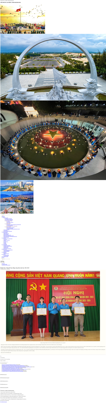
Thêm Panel (2, 261)
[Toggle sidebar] (0, 4)
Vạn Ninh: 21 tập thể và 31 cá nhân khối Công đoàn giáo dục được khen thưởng (12, 371)
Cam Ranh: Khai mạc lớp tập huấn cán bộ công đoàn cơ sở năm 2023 (11, 369)
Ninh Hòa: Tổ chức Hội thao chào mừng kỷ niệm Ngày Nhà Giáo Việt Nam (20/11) (13, 365)
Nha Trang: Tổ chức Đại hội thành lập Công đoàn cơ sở (9, 364)
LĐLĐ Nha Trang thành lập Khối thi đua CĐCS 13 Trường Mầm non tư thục (12, 367)
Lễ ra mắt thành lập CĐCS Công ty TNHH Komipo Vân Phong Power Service (12, 370)
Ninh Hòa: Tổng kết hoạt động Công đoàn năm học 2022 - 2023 (10, 368)
